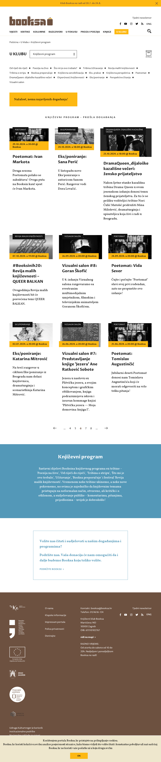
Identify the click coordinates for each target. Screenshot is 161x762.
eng (149, 24)
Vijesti (13, 31)
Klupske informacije (55, 615)
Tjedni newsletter (142, 17)
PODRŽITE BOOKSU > (52, 569)
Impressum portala (55, 622)
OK (79, 755)
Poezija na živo (40, 68)
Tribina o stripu (17, 72)
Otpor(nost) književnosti (70, 77)
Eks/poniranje (97, 77)
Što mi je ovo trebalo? (66, 68)
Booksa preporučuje (42, 72)
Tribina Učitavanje (93, 68)
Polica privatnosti (54, 628)
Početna (13, 42)
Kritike (25, 31)
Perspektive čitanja (120, 77)
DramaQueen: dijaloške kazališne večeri (30, 77)
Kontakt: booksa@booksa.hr (96, 608)
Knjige (107, 31)
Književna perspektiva (118, 72)
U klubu (121, 31)
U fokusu (72, 31)
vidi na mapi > (88, 637)
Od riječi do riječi (18, 68)
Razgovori (56, 31)
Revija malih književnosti (121, 68)
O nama (49, 608)
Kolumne (39, 31)
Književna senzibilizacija (71, 72)
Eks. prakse (95, 72)
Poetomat (141, 72)
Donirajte (50, 635)
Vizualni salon (16, 82)
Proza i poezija (90, 31)
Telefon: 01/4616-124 (91, 612)
